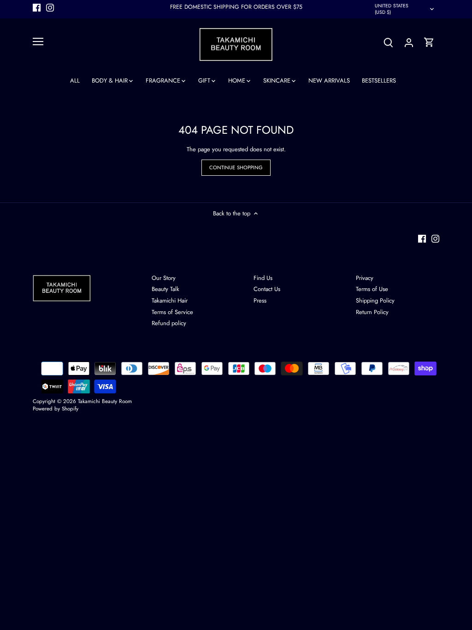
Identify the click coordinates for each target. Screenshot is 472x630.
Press (260, 300)
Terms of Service (172, 312)
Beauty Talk (165, 289)
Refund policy (169, 323)
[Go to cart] (429, 42)
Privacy (364, 277)
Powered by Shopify (55, 408)
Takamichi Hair (170, 300)
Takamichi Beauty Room (105, 401)
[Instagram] (50, 7)
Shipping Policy (375, 300)
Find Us (263, 277)
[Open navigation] (38, 41)
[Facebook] (37, 7)
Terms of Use (372, 289)
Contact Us (267, 289)
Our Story (164, 277)
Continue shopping (236, 167)
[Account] (409, 42)
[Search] (388, 42)
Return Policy (372, 312)
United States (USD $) (391, 9)
